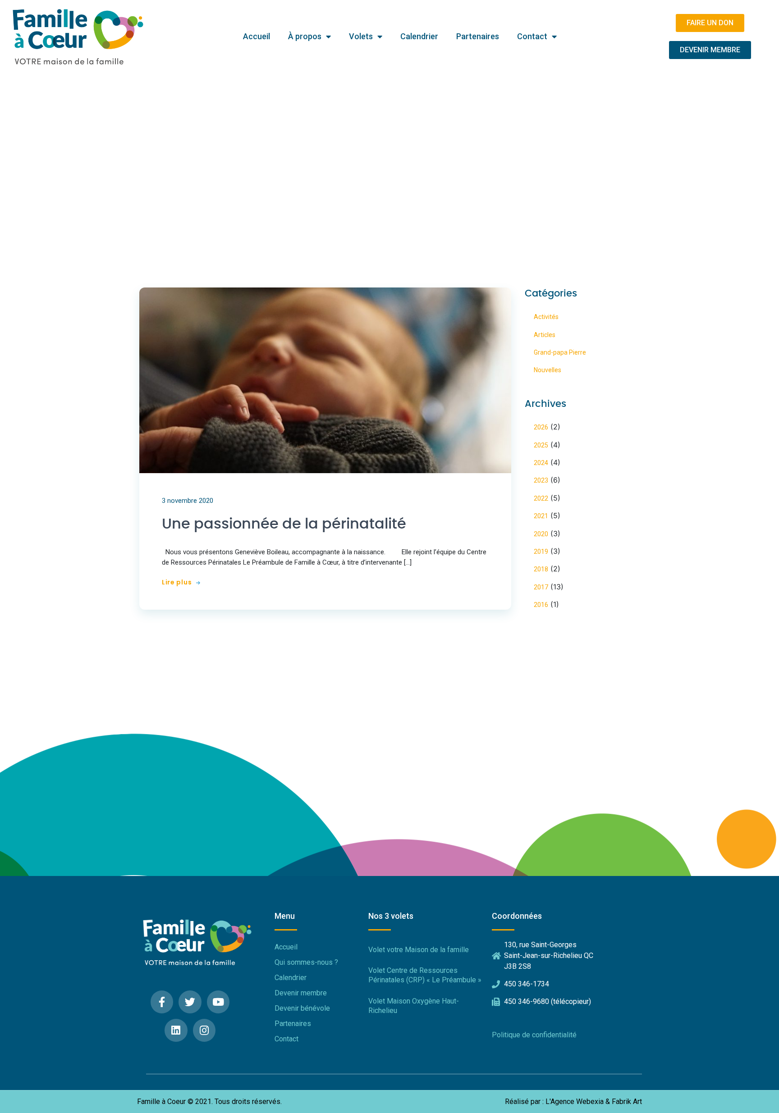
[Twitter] (190, 1001)
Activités (546, 316)
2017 (541, 587)
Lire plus (177, 582)
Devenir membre (301, 993)
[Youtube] (218, 1001)
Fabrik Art (627, 1101)
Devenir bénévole (302, 1008)
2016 (541, 604)
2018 (541, 569)
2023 (541, 480)
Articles (544, 334)
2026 (541, 427)
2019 (541, 551)
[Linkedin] (176, 1030)
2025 (541, 445)
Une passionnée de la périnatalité (284, 524)
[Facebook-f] (162, 1001)
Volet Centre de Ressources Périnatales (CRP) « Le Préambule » (424, 975)
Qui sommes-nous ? (306, 962)
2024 (541, 462)
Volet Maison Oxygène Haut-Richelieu (413, 1006)
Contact (532, 36)
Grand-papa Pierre (560, 352)
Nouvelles (547, 370)
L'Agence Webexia (574, 1101)
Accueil (256, 36)
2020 (541, 534)
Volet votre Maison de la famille (418, 949)
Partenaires (477, 36)
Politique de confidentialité (534, 1035)
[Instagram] (204, 1030)
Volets (361, 36)
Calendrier (419, 36)
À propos (304, 36)
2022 (541, 498)
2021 (541, 516)
